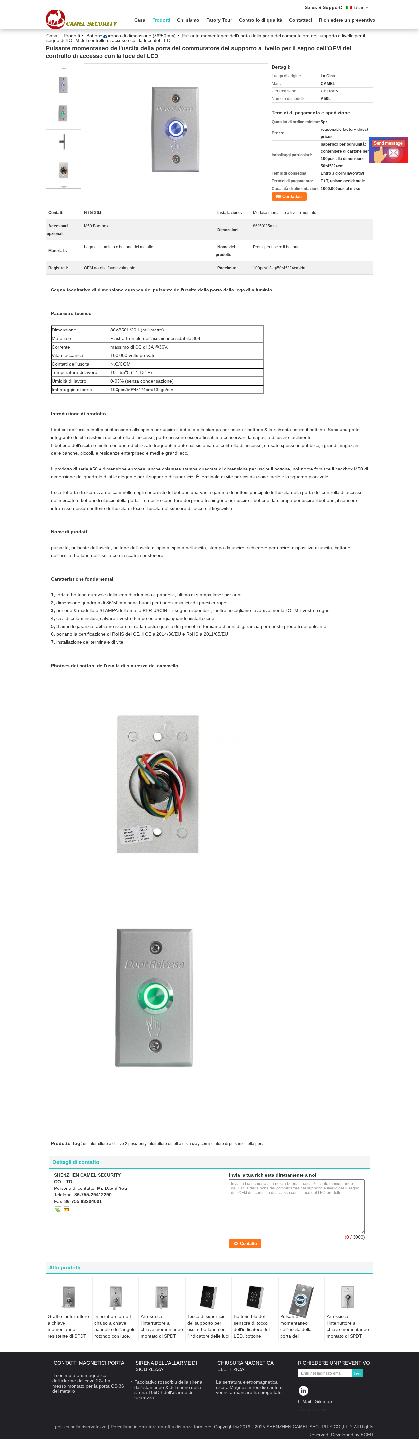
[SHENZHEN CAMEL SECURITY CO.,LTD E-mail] (66, 1209)
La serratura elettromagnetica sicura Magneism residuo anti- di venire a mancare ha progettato (249, 1387)
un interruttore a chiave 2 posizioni (113, 1143)
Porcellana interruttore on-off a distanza (152, 1426)
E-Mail (304, 1401)
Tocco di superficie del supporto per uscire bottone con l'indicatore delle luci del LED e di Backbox (208, 1333)
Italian (358, 7)
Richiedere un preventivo (347, 20)
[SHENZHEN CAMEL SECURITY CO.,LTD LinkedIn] (303, 1391)
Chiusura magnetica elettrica (245, 1366)
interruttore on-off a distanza (172, 1143)
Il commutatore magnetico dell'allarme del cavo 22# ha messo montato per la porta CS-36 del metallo (88, 1383)
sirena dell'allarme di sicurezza (166, 1366)
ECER (367, 1434)
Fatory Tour (219, 20)
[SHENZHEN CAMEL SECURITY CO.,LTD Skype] (57, 1209)
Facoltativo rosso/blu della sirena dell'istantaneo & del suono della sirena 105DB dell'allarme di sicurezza (168, 1389)
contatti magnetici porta (89, 1363)
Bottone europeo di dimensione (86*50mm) (131, 35)
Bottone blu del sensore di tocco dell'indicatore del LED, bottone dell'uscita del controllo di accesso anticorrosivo (254, 1336)
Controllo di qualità (260, 20)
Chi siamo (188, 20)
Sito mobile (313, 1409)
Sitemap (323, 1401)
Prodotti (161, 20)
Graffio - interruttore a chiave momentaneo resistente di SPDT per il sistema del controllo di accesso (68, 1333)
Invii (357, 1373)
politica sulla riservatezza (81, 1426)
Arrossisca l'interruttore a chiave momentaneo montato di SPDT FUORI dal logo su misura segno (162, 1333)
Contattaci (300, 20)
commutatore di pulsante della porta (232, 1143)
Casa (139, 20)
